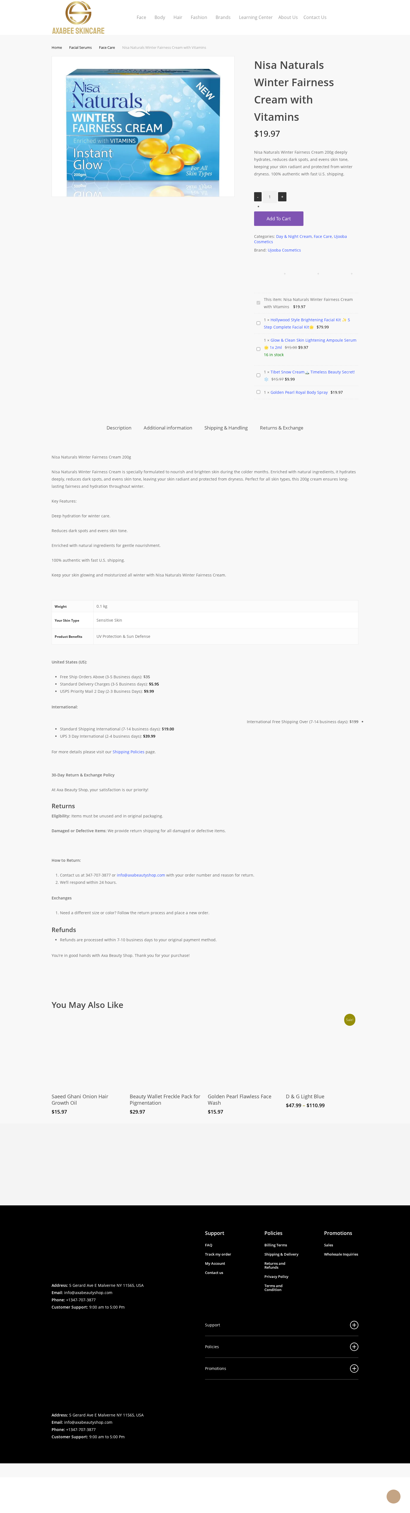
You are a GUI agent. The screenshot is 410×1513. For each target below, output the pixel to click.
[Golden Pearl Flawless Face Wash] (244, 1052)
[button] (208, 1245)
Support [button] (212, 1325)
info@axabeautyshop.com (88, 1292)
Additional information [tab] (168, 427)
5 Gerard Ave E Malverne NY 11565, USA (106, 1285)
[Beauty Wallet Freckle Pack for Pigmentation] (166, 1052)
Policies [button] (212, 1346)
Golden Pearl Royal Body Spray (299, 392)
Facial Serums (80, 47)
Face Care (107, 47)
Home (57, 47)
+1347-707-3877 (81, 1299)
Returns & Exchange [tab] (281, 427)
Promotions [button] (215, 1368)
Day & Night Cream (294, 236)
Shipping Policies (128, 751)
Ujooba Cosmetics (284, 250)
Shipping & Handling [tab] (226, 427)
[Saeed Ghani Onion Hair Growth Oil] (88, 1052)
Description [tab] (119, 427)
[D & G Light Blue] (322, 1052)
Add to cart (279, 219)
